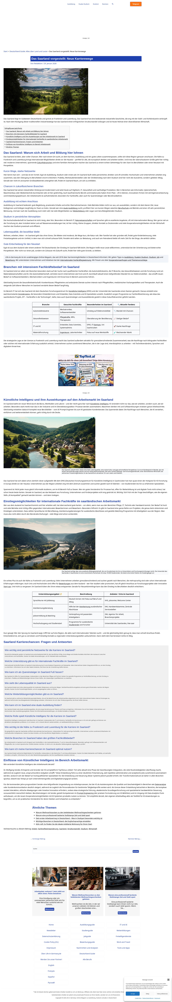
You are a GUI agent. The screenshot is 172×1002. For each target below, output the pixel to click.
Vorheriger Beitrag (38, 839)
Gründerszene (24, 294)
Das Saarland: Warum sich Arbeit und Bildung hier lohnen (27, 131)
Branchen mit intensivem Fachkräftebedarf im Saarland (26, 134)
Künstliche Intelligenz (77, 291)
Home (51, 924)
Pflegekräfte (65, 317)
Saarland (62, 829)
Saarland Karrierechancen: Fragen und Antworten (24, 142)
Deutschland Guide (87, 953)
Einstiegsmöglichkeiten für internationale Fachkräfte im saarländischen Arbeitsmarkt (37, 139)
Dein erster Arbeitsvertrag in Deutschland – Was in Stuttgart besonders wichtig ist (69, 818)
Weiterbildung (79, 211)
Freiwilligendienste (123, 936)
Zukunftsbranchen (44, 162)
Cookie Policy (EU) (51, 942)
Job (158, 257)
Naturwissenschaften (83, 220)
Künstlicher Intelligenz (99, 404)
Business (105, 4)
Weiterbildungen (123, 930)
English (51, 965)
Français (51, 971)
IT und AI (123, 924)
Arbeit (34, 829)
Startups (97, 324)
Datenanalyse (160, 784)
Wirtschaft (93, 829)
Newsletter (51, 930)
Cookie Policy (138, 998)
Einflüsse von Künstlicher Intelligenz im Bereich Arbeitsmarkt (28, 144)
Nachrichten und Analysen (87, 948)
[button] (168, 980)
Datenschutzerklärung (148, 998)
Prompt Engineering (85, 793)
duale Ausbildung (70, 208)
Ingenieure (64, 332)
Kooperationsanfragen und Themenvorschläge (128, 260)
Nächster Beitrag (134, 839)
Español (51, 977)
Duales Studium (84, 4)
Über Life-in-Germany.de (51, 953)
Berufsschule (123, 208)
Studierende (74, 625)
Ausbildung (71, 4)
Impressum (157, 998)
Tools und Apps (123, 948)
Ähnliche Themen (12, 147)
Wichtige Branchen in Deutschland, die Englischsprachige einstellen (63, 821)
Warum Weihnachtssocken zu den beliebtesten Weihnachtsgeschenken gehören (68, 812)
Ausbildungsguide (87, 924)
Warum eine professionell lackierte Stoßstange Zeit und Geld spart (63, 815)
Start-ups (7, 586)
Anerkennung (84, 606)
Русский (51, 982)
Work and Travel (123, 942)
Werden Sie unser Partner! (51, 959)
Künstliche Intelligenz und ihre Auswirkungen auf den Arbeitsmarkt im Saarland (35, 136)
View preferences (162, 994)
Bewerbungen (65, 583)
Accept (133, 994)
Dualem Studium (141, 257)
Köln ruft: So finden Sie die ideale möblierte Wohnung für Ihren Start (64, 824)
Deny (147, 994)
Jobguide (87, 936)
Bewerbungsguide (87, 942)
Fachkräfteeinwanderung (48, 829)
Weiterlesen (49, 909)
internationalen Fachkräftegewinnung (75, 260)
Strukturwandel (73, 829)
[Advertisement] (86, 23)
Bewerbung (10, 260)
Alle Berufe (87, 959)
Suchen (35, 848)
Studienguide (87, 930)
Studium (96, 4)
